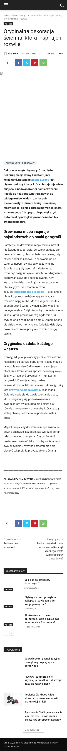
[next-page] (11, 633)
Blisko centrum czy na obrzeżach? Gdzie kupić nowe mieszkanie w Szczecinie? (41, 619)
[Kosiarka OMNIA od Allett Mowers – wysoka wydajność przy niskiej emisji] (13, 699)
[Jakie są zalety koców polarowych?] (13, 584)
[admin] (6, 53)
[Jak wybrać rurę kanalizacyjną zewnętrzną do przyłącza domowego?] (13, 663)
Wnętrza (24, 15)
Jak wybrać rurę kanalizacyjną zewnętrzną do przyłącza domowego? (42, 662)
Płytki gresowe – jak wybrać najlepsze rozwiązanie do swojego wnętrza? (40, 601)
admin (14, 53)
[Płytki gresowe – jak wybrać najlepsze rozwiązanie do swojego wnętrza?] (13, 602)
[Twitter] (26, 62)
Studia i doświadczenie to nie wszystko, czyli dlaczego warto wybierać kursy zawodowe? (50, 551)
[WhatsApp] (43, 62)
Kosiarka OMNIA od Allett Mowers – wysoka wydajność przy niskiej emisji (41, 698)
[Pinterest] (34, 62)
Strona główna (11, 15)
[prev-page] (6, 633)
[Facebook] (18, 62)
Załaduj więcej (32, 729)
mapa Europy (41, 179)
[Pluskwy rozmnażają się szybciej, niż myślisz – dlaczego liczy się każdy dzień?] (13, 681)
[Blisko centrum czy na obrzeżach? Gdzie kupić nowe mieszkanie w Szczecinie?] (13, 620)
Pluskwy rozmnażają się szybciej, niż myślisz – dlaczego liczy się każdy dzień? (43, 680)
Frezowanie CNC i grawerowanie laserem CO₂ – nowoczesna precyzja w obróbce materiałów (43, 716)
